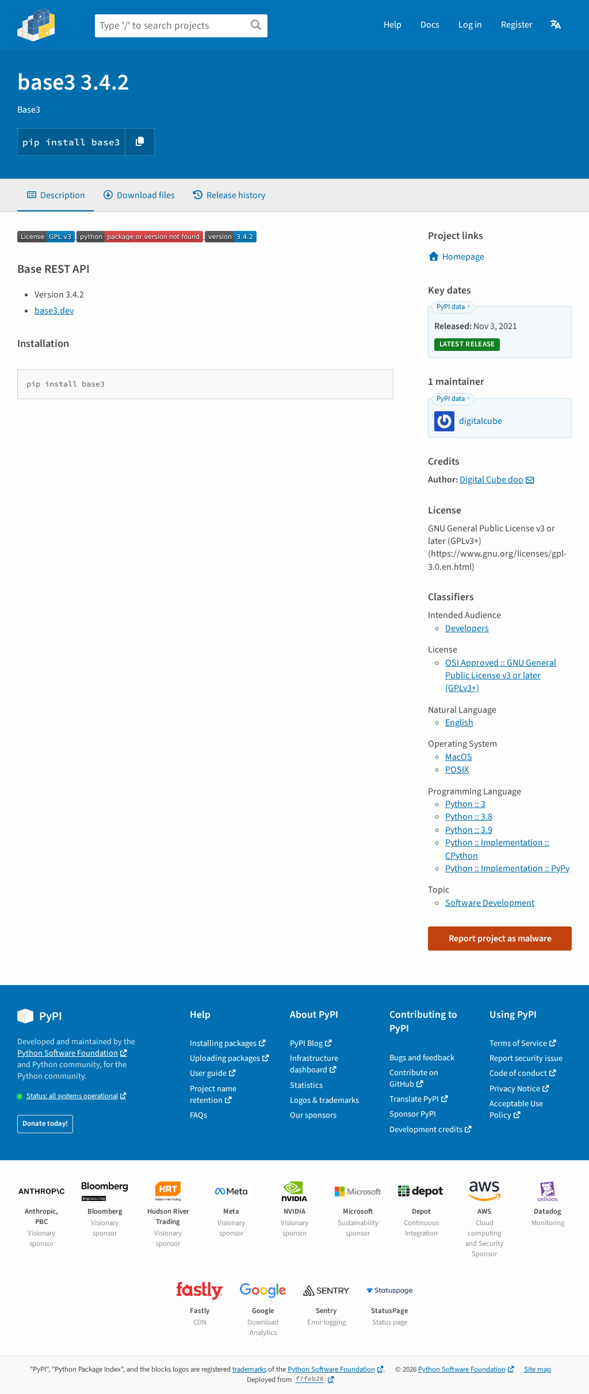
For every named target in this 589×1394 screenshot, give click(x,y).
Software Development (489, 903)
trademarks (249, 1369)
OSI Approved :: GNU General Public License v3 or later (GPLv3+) (500, 676)
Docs (429, 24)
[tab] (55, 195)
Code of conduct (518, 1073)
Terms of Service (518, 1043)
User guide (208, 1073)
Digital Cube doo (491, 479)
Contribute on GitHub (413, 1078)
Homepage (463, 256)
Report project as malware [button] (500, 938)
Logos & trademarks (324, 1100)
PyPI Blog (306, 1043)
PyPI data (451, 307)
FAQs (198, 1115)
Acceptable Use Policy (516, 1109)
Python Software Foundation (67, 1053)
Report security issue (526, 1058)
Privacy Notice (514, 1089)
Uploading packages (225, 1058)
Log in (470, 24)
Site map (537, 1369)
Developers (467, 628)
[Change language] (556, 24)
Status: (72, 1096)
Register (517, 24)
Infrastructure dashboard (314, 1064)
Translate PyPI (414, 1099)
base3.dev (54, 310)
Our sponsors (313, 1115)
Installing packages (223, 1043)
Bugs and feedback (421, 1058)
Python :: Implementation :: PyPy (507, 868)
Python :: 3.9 (468, 830)
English (459, 722)
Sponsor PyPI (412, 1114)
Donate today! (45, 1123)
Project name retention (213, 1094)
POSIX (457, 769)
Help (392, 24)
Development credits (425, 1129)
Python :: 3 (465, 804)
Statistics (306, 1085)
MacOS (458, 757)
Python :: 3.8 (468, 816)
